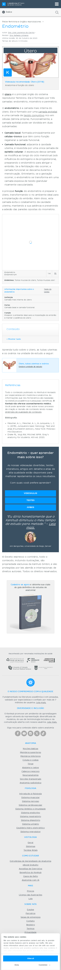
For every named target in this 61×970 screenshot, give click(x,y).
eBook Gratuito (30, 865)
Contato (30, 921)
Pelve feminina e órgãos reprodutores (21, 22)
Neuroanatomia (30, 775)
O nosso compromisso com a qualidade (30, 692)
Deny (17, 965)
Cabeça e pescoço (31, 771)
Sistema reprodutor (30, 832)
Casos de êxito (30, 876)
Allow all (30, 958)
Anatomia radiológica (30, 783)
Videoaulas (30, 493)
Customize (43, 965)
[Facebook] (18, 733)
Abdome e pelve (30, 768)
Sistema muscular (30, 798)
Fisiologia (30, 788)
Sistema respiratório (30, 817)
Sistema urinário (30, 824)
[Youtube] (24, 733)
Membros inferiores (30, 756)
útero (8, 94)
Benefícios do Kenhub (30, 873)
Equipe (30, 910)
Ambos (30, 507)
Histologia (30, 837)
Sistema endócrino (30, 813)
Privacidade (30, 932)
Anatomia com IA (30, 880)
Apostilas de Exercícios (30, 869)
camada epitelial (47, 111)
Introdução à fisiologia (30, 794)
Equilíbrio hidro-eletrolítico (30, 828)
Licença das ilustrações (30, 895)
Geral (30, 843)
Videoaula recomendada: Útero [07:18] (24, 82)
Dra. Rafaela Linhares (19, 35)
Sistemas (30, 847)
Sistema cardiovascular (30, 805)
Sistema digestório (30, 820)
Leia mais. (41, 703)
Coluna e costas (30, 760)
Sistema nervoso (30, 801)
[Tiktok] (43, 733)
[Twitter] (37, 733)
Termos (30, 929)
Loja (30, 899)
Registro (30, 925)
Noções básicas (30, 749)
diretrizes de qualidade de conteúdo (23, 412)
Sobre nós (30, 904)
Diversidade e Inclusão (30, 708)
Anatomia (30, 743)
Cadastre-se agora (20, 585)
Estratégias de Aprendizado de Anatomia (30, 861)
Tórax (30, 764)
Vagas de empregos (30, 917)
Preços (30, 891)
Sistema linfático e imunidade (30, 809)
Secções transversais (30, 779)
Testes (30, 500)
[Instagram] (30, 733)
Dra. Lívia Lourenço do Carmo (21, 33)
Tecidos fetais (30, 850)
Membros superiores (30, 753)
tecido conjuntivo (34, 115)
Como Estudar (30, 856)
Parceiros (30, 914)
